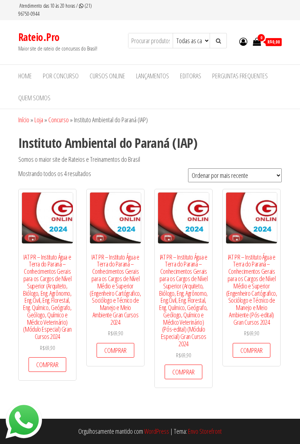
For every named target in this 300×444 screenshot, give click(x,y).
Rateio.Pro (38, 37)
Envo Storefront (205, 431)
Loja (38, 119)
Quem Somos (34, 97)
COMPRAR (47, 364)
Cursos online (107, 75)
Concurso (58, 119)
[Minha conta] (243, 41)
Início (23, 119)
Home (25, 75)
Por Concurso (61, 75)
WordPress (156, 431)
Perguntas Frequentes (240, 75)
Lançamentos (152, 75)
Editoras (190, 75)
